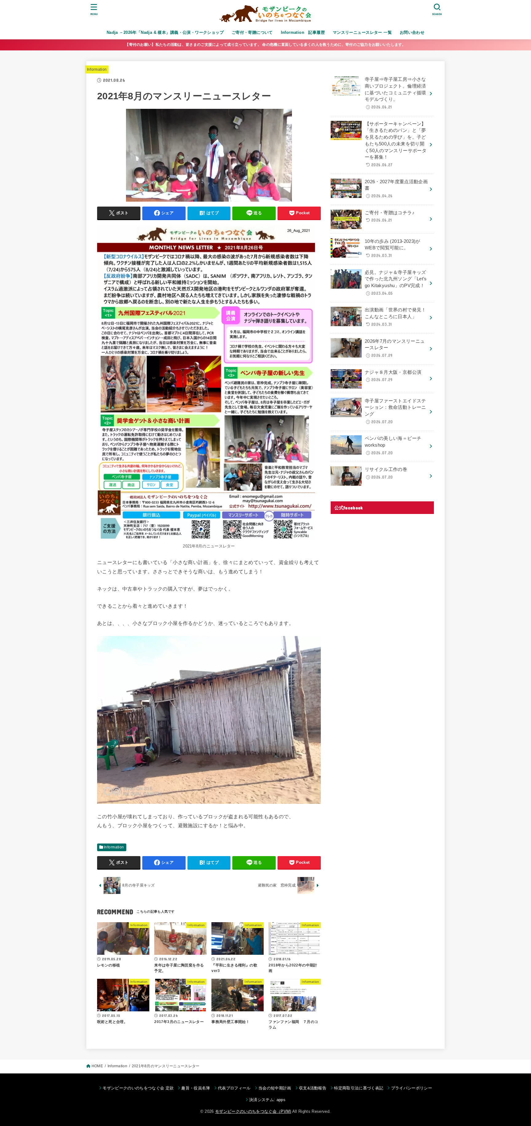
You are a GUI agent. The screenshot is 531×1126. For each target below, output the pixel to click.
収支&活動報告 (312, 1088)
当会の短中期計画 (274, 1088)
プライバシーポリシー (411, 1088)
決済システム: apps (267, 1099)
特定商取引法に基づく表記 (358, 1088)
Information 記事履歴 (303, 32)
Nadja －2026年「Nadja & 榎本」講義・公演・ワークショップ (165, 32)
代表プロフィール (234, 1088)
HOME (97, 1066)
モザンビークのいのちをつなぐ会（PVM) (253, 1111)
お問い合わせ (412, 32)
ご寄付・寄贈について (252, 32)
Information (97, 69)
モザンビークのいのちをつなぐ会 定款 (138, 1088)
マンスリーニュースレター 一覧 (362, 32)
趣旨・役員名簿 (195, 1088)
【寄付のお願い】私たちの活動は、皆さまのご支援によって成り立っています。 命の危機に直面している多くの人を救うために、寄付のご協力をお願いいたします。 (265, 44)
